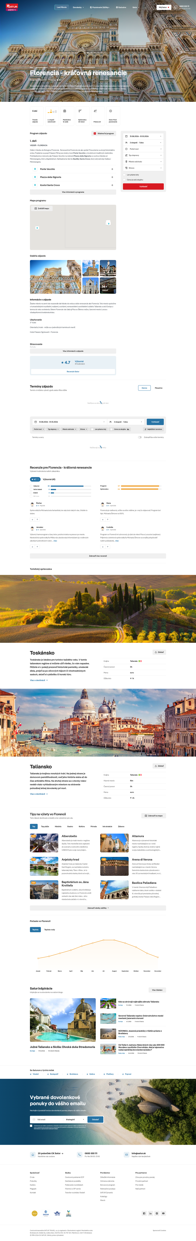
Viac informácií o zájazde (73, 351)
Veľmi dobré (37, 489)
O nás (32, 1177)
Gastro (70, 826)
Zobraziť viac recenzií (98, 556)
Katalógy (103, 1196)
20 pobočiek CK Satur (49, 1153)
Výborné (36, 486)
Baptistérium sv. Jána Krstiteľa (75, 883)
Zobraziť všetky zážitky (97, 908)
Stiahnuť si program (106, 133)
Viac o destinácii (37, 680)
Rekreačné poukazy (107, 1189)
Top (33, 826)
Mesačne (158, 388)
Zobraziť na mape (155, 816)
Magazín (33, 1189)
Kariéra (32, 1185)
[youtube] (163, 1213)
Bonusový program (107, 1185)
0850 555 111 (91, 1153)
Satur (135, 7)
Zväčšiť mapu (43, 208)
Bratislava (73, 1074)
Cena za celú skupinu (135, 180)
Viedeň (35, 1074)
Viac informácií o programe (73, 192)
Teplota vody (49, 929)
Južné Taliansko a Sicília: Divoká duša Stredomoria (62, 1047)
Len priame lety (133, 175)
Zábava (121, 826)
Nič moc (36, 496)
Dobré (35, 493)
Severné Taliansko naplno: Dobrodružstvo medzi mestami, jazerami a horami (140, 1017)
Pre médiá (139, 1185)
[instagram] (156, 1213)
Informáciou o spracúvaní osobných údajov (46, 1128)
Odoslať (95, 1119)
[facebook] (144, 1213)
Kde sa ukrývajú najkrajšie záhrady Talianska (138, 1001)
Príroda (94, 826)
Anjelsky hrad (70, 859)
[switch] (140, 437)
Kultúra (82, 826)
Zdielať (161, 652)
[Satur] (12, 7)
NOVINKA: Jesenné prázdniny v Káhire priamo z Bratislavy (140, 1032)
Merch (102, 1200)
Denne (144, 388)
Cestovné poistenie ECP (74, 1177)
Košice (92, 1074)
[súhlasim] (32, 519)
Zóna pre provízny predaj (144, 1177)
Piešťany (110, 1074)
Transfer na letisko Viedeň (75, 1192)
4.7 (60, 80)
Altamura (138, 836)
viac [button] (55, 541)
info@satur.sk (139, 1153)
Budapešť (54, 1074)
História (58, 826)
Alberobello (69, 836)
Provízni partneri (141, 1181)
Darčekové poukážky (73, 1181)
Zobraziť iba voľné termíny (154, 437)
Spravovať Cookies (159, 1230)
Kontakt (33, 1192)
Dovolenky (77, 7)
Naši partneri (140, 1189)
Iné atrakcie (107, 826)
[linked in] (150, 1213)
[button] (37, 228)
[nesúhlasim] (37, 519)
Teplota (35, 929)
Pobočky (33, 1181)
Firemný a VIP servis (73, 1189)
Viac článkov (157, 990)
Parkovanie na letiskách (74, 1185)
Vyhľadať (143, 186)
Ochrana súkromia (107, 1181)
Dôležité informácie (107, 1177)
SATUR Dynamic (106, 1192)
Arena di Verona (142, 859)
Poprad (128, 1074)
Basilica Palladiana (144, 882)
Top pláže (45, 826)
